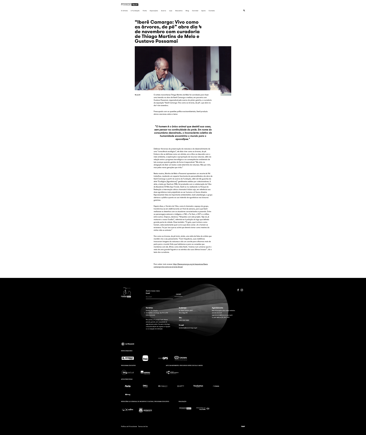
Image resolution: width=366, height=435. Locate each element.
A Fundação (135, 11)
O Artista (124, 11)
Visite (145, 11)
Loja (170, 11)
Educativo (179, 11)
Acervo (163, 11)
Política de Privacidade (129, 426)
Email (148, 293)
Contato (212, 11)
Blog (187, 11)
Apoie (203, 11)
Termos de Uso (143, 426)
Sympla (168, 326)
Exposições (154, 11)
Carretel (195, 11)
